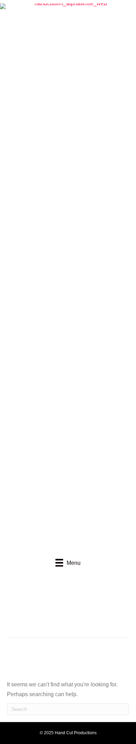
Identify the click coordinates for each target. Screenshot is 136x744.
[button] (45, 600)
